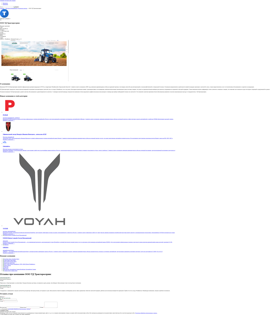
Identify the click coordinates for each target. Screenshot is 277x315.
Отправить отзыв (4, 310)
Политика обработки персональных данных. (146, 313)
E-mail (2, 301)
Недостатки (23, 307)
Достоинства (3, 307)
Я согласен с (16, 309)
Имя (1, 299)
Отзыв (42, 307)
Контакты (5, 3)
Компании (5, 4)
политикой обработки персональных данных (19, 309)
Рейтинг (2, 296)
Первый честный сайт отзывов (8, 0)
